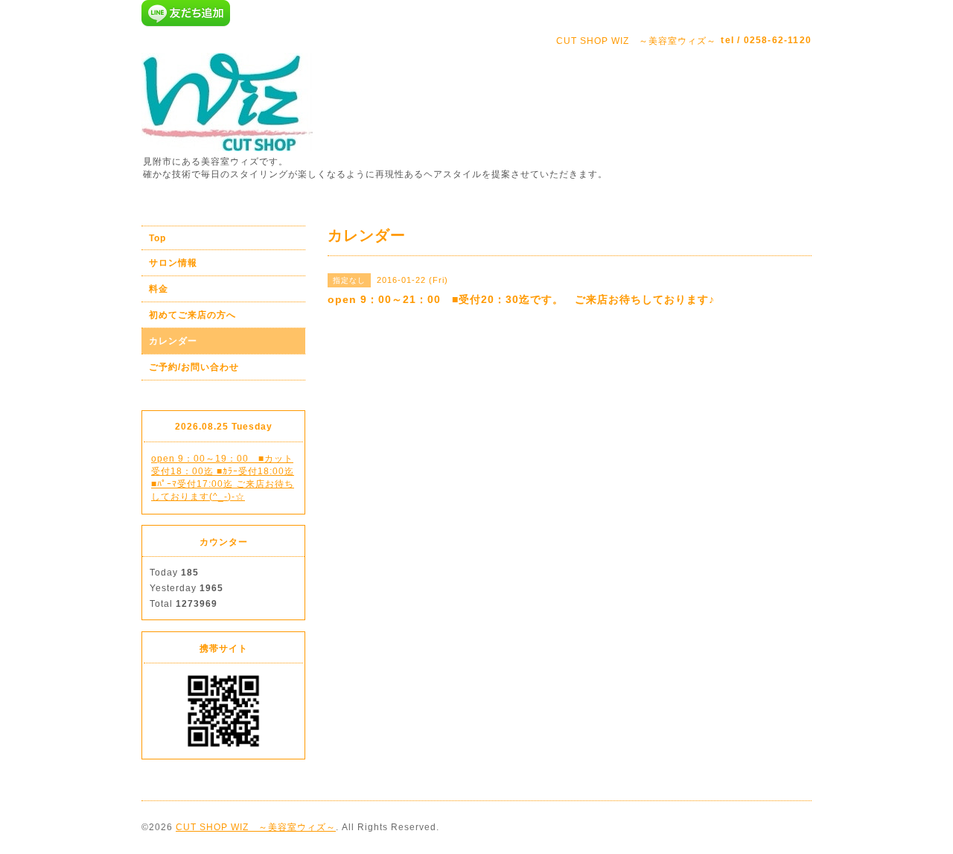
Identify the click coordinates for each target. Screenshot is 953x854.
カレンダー (173, 341)
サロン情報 (173, 263)
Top (157, 238)
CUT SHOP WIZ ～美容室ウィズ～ (256, 827)
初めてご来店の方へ (192, 315)
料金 (158, 289)
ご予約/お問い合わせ (194, 367)
